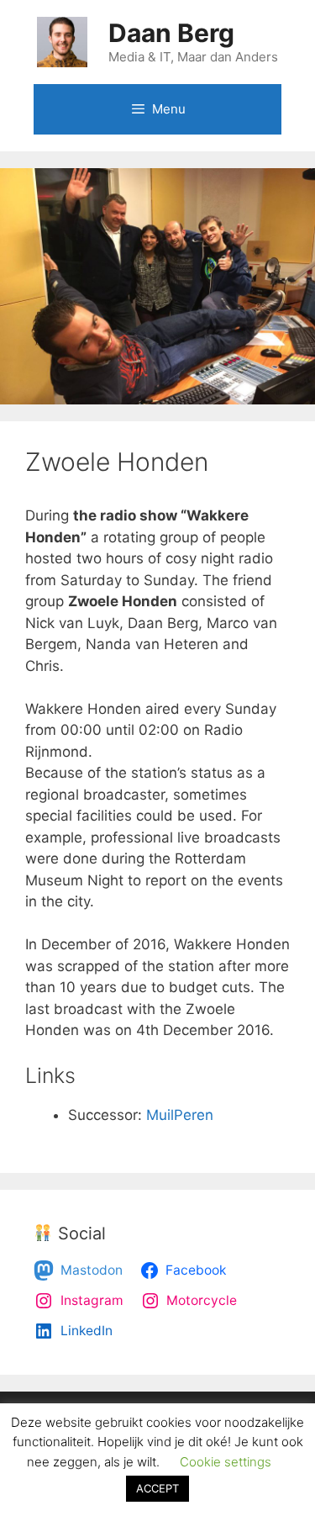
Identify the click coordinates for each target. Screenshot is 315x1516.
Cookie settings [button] (225, 1462)
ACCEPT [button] (157, 1488)
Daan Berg (171, 33)
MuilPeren (179, 1115)
